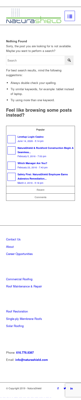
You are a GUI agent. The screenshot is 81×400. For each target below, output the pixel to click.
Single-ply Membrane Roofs (24, 319)
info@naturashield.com (31, 359)
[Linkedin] (71, 388)
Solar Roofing (15, 326)
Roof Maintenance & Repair (24, 286)
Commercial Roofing (19, 279)
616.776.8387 (25, 352)
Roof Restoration (17, 311)
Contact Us (13, 239)
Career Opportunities (19, 254)
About (10, 246)
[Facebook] (58, 388)
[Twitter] (64, 388)
